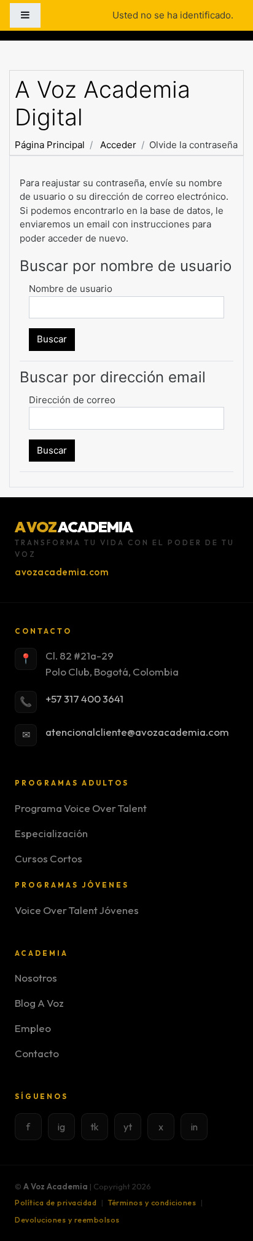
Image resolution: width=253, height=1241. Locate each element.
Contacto (37, 1053)
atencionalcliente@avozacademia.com (137, 731)
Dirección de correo (72, 400)
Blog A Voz (39, 1002)
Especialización (51, 833)
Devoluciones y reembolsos (67, 1219)
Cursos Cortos (48, 858)
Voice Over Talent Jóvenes (77, 910)
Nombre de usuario (70, 288)
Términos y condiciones (152, 1202)
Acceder (118, 145)
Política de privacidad (55, 1202)
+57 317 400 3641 (84, 698)
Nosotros (36, 977)
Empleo (33, 1028)
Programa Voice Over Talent (81, 808)
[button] (225, 1214)
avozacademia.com (62, 572)
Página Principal (50, 145)
